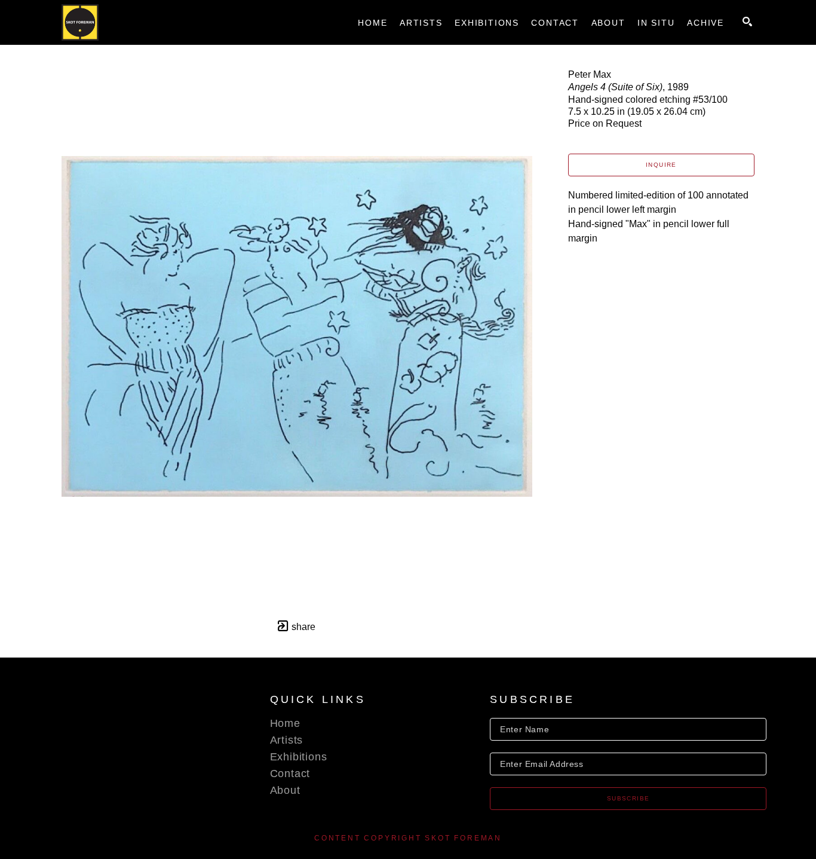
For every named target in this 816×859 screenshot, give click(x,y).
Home (285, 723)
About (285, 790)
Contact (290, 773)
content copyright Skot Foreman (408, 838)
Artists (286, 740)
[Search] (747, 21)
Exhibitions (298, 756)
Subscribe (628, 798)
